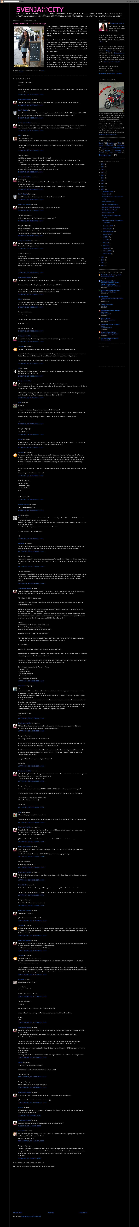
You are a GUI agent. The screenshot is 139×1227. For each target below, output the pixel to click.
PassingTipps (105, 148)
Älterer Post (83, 1212)
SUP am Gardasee (106, 327)
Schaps (20, 1107)
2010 (103, 186)
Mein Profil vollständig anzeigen (110, 73)
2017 (103, 167)
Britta (19, 135)
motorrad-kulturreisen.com (110, 290)
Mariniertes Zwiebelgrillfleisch (109, 334)
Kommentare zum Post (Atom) (31, 1216)
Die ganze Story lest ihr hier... (108, 134)
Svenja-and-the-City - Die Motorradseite (109, 339)
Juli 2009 (106, 237)
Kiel (119, 143)
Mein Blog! (104, 306)
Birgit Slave (21, 686)
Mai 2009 (106, 242)
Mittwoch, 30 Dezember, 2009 (31, 551)
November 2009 (108, 226)
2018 (103, 164)
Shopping (118, 150)
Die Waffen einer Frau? (109, 210)
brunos (20, 439)
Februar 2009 (107, 251)
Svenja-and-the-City (24, 99)
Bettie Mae (21, 1131)
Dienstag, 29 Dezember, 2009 (31, 94)
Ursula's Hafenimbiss (108, 332)
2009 (103, 189)
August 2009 (107, 234)
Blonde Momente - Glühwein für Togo (29, 24)
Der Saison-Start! (106, 314)
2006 (103, 263)
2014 (103, 175)
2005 (103, 265)
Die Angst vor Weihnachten (111, 207)
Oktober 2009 (107, 229)
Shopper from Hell (108, 213)
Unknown (21, 346)
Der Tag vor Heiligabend (110, 204)
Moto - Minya (105, 318)
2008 (103, 257)
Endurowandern (119, 53)
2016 (103, 169)
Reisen (107, 150)
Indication (21, 979)
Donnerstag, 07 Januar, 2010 (31, 1141)
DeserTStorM (22, 885)
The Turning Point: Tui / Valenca (110, 286)
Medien (101, 145)
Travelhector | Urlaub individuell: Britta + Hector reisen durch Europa (110, 282)
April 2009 (106, 245)
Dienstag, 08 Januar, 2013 (29, 1158)
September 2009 (108, 231)
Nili (19, 368)
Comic (101, 143)
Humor (21, 72)
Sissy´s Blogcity (23, 110)
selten (101, 42)
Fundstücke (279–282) (107, 276)
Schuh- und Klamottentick (112, 62)
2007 (103, 260)
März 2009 (106, 248)
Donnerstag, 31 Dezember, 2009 (32, 920)
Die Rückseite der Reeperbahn (111, 275)
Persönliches (118, 147)
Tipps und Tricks (115, 153)
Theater (101, 153)
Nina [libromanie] (23, 504)
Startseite (51, 1212)
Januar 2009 (107, 253)
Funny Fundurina (107, 304)
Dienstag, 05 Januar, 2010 (29, 1115)
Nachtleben (121, 145)
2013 (103, 178)
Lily (19, 515)
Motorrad (109, 145)
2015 (103, 172)
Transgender (105, 155)
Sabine (20, 299)
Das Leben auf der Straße (108, 292)
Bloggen (108, 51)
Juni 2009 (106, 240)
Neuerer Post (17, 1212)
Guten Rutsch (106, 194)
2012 (103, 181)
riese (19, 402)
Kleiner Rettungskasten (108, 320)
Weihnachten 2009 (108, 201)
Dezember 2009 (108, 191)
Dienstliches (111, 143)
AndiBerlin (21, 543)
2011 (103, 183)
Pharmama (104, 296)
